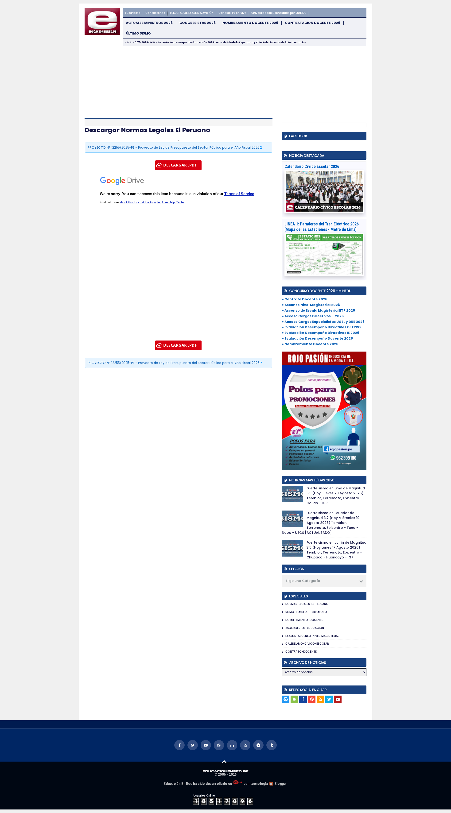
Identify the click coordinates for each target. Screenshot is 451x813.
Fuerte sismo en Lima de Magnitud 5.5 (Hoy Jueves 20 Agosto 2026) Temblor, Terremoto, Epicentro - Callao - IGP (336, 495)
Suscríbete (132, 13)
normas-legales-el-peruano (306, 604)
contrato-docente (301, 652)
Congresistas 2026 (197, 23)
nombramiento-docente (304, 620)
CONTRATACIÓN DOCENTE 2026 (312, 23)
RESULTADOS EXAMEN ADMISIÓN (192, 13)
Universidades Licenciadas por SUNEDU (278, 13)
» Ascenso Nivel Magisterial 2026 (311, 304)
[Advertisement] (225, 81)
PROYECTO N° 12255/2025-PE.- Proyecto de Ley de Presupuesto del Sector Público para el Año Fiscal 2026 (174, 147)
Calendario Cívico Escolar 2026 (311, 166)
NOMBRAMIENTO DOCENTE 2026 (250, 23)
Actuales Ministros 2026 (149, 23)
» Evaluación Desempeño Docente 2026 (317, 338)
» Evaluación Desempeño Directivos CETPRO (321, 327)
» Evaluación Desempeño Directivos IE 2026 (320, 332)
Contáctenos (155, 13)
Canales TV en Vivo (232, 13)
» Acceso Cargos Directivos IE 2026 (313, 316)
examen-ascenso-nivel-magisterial (312, 636)
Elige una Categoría (303, 580)
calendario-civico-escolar (307, 644)
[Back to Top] (224, 761)
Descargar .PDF (180, 165)
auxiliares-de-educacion (304, 628)
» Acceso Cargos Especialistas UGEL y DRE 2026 (323, 321)
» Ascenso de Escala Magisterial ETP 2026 (318, 310)
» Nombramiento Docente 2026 (310, 344)
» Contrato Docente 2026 (304, 299)
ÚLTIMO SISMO (138, 33)
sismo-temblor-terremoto (306, 612)
